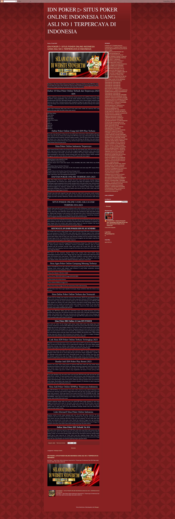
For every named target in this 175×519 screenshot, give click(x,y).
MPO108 (107, 148)
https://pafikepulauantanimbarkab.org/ (114, 51)
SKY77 (123, 77)
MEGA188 (107, 90)
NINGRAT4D (119, 136)
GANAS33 (107, 104)
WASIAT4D (125, 120)
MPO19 (107, 160)
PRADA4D (112, 134)
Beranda (73, 448)
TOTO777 (112, 104)
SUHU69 (117, 134)
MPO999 (107, 76)
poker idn (83, 438)
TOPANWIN (108, 68)
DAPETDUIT (108, 131)
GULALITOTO (114, 151)
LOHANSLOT (120, 117)
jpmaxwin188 (116, 124)
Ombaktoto (113, 56)
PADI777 (113, 189)
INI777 (120, 88)
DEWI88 (107, 91)
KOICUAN (123, 58)
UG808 (111, 162)
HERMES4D (119, 96)
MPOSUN (113, 64)
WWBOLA (119, 71)
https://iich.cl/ (108, 71)
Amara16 (120, 45)
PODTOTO (113, 96)
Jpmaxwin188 (123, 113)
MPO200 (112, 100)
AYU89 (106, 111)
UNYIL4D (113, 119)
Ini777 (111, 45)
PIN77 (106, 79)
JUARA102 (114, 131)
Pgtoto (110, 50)
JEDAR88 (107, 120)
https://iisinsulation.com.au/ (117, 68)
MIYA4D (112, 113)
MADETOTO (114, 67)
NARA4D (121, 127)
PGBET (110, 79)
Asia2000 (119, 97)
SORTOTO (114, 99)
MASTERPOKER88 (109, 110)
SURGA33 (107, 81)
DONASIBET (123, 134)
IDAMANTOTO (108, 191)
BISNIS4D (122, 140)
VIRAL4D (124, 71)
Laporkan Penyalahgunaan (109, 233)
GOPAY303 (124, 90)
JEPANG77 (121, 61)
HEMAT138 (122, 150)
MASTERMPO (117, 147)
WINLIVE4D (113, 62)
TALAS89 (117, 110)
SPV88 (120, 77)
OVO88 (113, 154)
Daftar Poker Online (52, 180)
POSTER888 (121, 186)
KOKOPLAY (108, 97)
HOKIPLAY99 (119, 119)
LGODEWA (122, 110)
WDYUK (120, 76)
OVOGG (113, 140)
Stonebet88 (115, 114)
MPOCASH (118, 189)
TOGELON (113, 159)
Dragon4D (124, 56)
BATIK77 (114, 105)
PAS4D (114, 79)
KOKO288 (107, 128)
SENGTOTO (115, 185)
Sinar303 (107, 48)
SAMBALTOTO (114, 65)
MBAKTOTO (112, 136)
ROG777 (112, 59)
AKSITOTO (113, 74)
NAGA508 (107, 100)
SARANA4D (117, 59)
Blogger (97, 507)
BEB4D (113, 142)
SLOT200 (115, 77)
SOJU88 (118, 64)
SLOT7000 (107, 176)
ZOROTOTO (114, 170)
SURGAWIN (108, 67)
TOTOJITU (107, 65)
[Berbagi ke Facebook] (74, 443)
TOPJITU (117, 142)
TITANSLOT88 (119, 74)
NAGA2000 (118, 182)
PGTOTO (119, 81)
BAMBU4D (107, 62)
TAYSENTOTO (108, 168)
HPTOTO (107, 171)
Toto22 (121, 47)
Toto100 (125, 48)
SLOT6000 (122, 174)
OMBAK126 (108, 116)
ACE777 (117, 100)
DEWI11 (124, 163)
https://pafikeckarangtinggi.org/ (112, 53)
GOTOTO (107, 59)
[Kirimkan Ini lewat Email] (68, 443)
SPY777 (111, 77)
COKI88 (116, 73)
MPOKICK (122, 148)
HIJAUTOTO (108, 142)
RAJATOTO (107, 108)
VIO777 (107, 77)
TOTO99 (111, 139)
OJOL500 (124, 136)
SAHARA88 (122, 130)
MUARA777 (118, 104)
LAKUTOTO (108, 173)
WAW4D (107, 136)
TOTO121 (120, 139)
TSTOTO (120, 107)
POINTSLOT (112, 111)
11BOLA (107, 143)
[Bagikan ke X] (72, 443)
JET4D (117, 79)
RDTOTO (107, 162)
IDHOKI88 (107, 137)
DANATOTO (121, 166)
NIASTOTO (107, 170)
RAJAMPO (118, 128)
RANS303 (115, 91)
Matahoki (111, 58)
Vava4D (107, 58)
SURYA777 (107, 64)
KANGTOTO (108, 157)
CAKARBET (108, 133)
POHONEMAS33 (122, 91)
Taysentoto (107, 56)
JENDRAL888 (108, 105)
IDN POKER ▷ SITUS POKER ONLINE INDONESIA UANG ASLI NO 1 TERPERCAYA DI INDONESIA (71, 47)
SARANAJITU (113, 81)
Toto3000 (116, 47)
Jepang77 (118, 56)
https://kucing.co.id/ (119, 70)
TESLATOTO (113, 171)
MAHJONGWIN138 (109, 163)
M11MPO (123, 147)
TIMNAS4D (107, 151)
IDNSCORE (117, 137)
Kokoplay (107, 45)
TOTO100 (122, 160)
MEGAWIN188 (108, 183)
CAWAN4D (117, 113)
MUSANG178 (121, 188)
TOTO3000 (107, 140)
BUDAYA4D (114, 116)
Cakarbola (107, 47)
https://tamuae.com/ (109, 70)
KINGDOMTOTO (109, 61)
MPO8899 (107, 113)
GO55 (122, 151)
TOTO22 (112, 137)
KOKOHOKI (111, 125)
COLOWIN (119, 120)
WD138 (124, 76)
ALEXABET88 (121, 157)
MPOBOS (118, 159)
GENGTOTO (120, 67)
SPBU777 (112, 128)
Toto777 (107, 50)
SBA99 (106, 125)
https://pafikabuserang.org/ (116, 48)
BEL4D (120, 114)
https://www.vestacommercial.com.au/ (114, 54)
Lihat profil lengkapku (110, 227)
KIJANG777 (108, 182)
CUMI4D (107, 134)
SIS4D (119, 151)
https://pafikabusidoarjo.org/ (111, 127)
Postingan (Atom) (58, 450)
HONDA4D (107, 96)
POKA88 (123, 137)
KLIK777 (112, 90)
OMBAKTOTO (118, 90)
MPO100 (123, 159)
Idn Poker (49, 84)
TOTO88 (116, 139)
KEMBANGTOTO (116, 168)
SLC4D (112, 147)
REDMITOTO (123, 64)
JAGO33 (107, 145)
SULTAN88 (117, 143)
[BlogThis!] (70, 443)
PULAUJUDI (112, 160)
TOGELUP (107, 159)
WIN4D (116, 76)
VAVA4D (111, 165)
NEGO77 (117, 140)
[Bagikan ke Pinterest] (75, 443)
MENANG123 (115, 130)
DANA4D (115, 61)
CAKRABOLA (122, 100)
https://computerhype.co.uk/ (117, 122)
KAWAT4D (119, 116)
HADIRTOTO (120, 170)
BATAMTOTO (119, 171)
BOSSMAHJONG (109, 150)
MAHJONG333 (108, 177)
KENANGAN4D (108, 124)
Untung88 (124, 97)
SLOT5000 (116, 174)
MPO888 (111, 148)
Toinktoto (115, 45)
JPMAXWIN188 (108, 82)
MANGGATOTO (120, 105)
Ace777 (112, 47)
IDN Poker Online (59, 310)
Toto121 (125, 47)
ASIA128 (123, 143)
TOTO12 (117, 173)
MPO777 (107, 73)
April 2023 (107, 242)
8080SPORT (113, 120)
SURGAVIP (120, 65)
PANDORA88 (117, 58)
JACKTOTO (124, 168)
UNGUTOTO (108, 107)
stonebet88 (122, 124)
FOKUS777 (119, 62)
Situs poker (50, 430)
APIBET (117, 180)
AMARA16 (116, 88)
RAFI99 (111, 91)
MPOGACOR (118, 111)
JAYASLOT (122, 142)
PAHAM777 (122, 73)
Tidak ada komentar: (61, 443)
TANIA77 (115, 188)
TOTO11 (125, 96)
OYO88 (126, 99)
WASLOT (124, 111)
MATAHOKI (122, 79)
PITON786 (107, 122)
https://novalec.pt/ (109, 88)
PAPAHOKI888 (108, 130)
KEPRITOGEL (118, 163)
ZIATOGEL (116, 165)
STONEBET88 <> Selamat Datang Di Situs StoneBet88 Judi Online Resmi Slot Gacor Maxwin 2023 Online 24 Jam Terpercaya (117, 223)
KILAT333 (111, 73)
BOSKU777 (116, 150)
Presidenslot (108, 99)
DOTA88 (117, 125)
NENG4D (111, 76)
